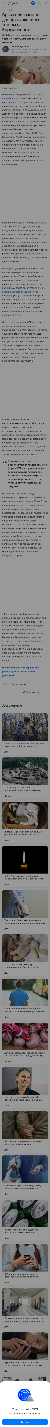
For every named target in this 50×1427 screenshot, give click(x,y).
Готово (25, 1422)
